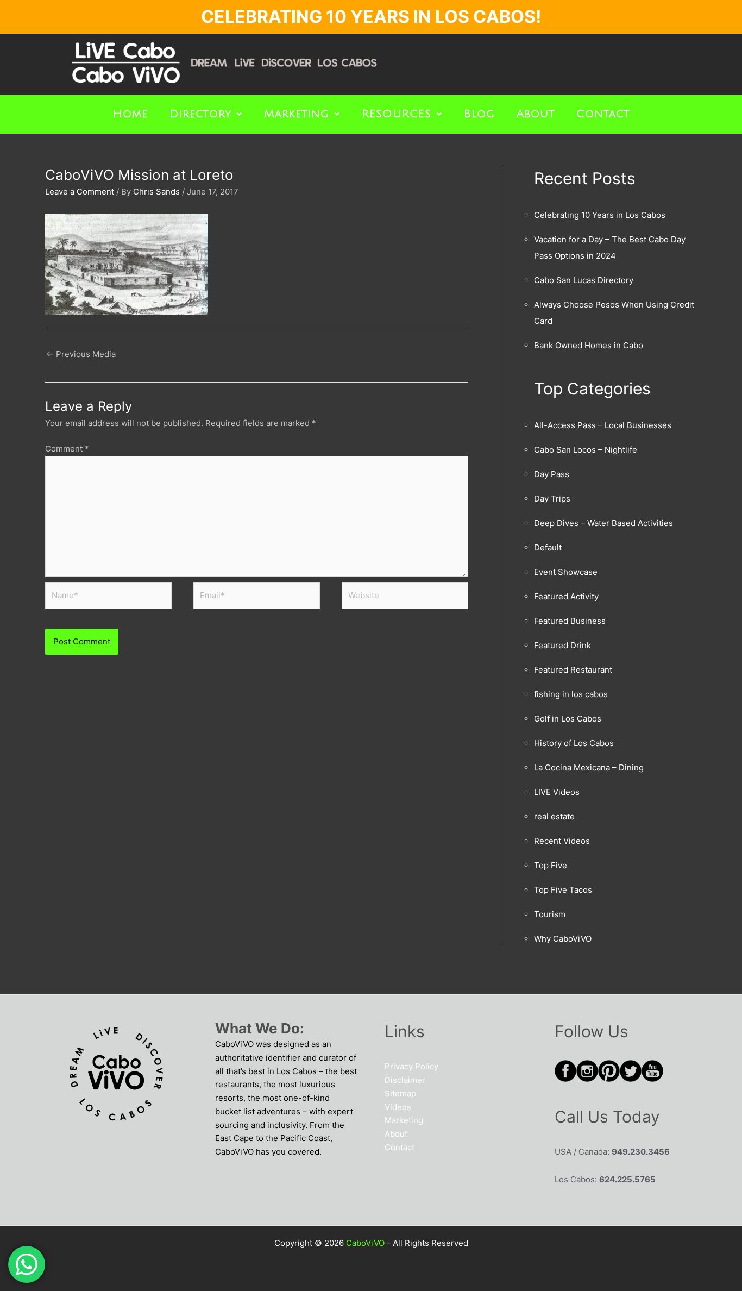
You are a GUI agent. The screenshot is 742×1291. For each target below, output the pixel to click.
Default (548, 547)
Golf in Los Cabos (567, 718)
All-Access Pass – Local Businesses (602, 425)
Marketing (296, 114)
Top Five (550, 865)
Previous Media (81, 354)
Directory (200, 114)
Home (130, 114)
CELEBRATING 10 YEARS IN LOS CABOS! (371, 16)
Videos (398, 1107)
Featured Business (570, 621)
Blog (479, 114)
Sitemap (400, 1093)
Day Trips (552, 498)
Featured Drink (562, 645)
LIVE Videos (557, 792)
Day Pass (551, 474)
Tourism (549, 914)
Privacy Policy (411, 1066)
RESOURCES (396, 114)
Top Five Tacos (563, 890)
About (536, 114)
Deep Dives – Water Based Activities (603, 523)
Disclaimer (405, 1080)
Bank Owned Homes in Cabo (588, 345)
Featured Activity (566, 596)
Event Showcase (566, 572)
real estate (554, 816)
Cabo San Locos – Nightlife (585, 449)
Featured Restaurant (573, 670)
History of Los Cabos (574, 743)
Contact (603, 114)
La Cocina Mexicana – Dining (589, 767)
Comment (67, 448)
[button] (206, 114)
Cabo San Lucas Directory (583, 280)
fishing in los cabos (571, 694)
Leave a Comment (79, 191)
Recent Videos (562, 841)
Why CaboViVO (563, 938)
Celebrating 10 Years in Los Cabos (599, 215)
